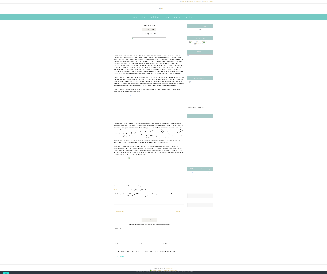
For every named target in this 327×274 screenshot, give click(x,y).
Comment (118, 229)
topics (188, 17)
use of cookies (189, 271)
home (135, 17)
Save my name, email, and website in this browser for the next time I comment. (145, 251)
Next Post (179, 211)
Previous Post (120, 211)
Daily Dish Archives (120, 190)
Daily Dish (152, 25)
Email (140, 243)
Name (117, 243)
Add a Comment (120, 202)
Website (165, 243)
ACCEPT (6, 273)
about (144, 17)
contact (178, 17)
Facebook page (121, 196)
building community (161, 17)
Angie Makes (169, 268)
